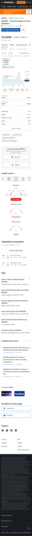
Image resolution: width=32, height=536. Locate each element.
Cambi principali (23, 6)
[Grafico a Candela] (3, 53)
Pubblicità (4, 443)
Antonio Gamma (9, 376)
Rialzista (17, 165)
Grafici (12, 45)
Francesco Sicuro (9, 352)
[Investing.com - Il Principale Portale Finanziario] (10, 2)
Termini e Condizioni (6, 515)
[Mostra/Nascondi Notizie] (11, 53)
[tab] (9, 179)
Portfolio (19, 446)
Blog (18, 439)
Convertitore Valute (21, 49)
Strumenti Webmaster (23, 450)
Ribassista (17, 157)
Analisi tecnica (7, 173)
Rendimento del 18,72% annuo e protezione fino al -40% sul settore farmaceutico (15, 359)
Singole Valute (11, 6)
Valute (4, 6)
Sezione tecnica (21, 45)
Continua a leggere (16, 128)
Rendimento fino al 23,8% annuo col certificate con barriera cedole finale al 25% (16, 371)
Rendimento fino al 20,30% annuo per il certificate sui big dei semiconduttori (16, 349)
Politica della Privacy (6, 521)
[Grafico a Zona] (5, 53)
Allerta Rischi (4, 526)
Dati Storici (12, 49)
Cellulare (19, 443)
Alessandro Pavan (9, 364)
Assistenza (4, 446)
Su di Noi (3, 439)
